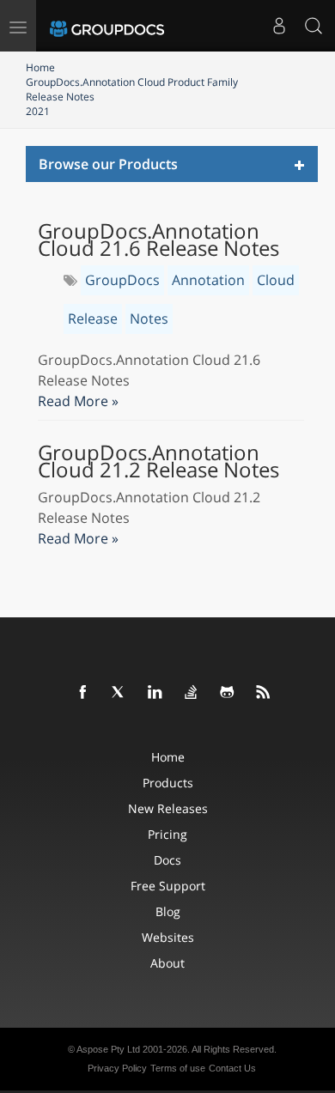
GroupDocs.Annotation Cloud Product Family (132, 82)
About (167, 963)
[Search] (313, 26)
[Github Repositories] (227, 693)
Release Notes (60, 96)
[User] (279, 26)
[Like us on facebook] (83, 693)
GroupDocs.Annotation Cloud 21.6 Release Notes (158, 239)
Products (168, 782)
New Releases (168, 808)
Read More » (78, 401)
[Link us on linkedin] (155, 693)
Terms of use (177, 1068)
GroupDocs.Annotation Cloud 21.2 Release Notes (158, 461)
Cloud (276, 279)
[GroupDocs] (107, 25)
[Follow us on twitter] (119, 693)
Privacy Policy (117, 1068)
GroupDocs (122, 279)
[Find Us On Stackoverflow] (191, 693)
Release (93, 318)
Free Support (168, 885)
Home (40, 67)
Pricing (167, 834)
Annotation (208, 279)
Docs (167, 860)
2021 (38, 111)
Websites (168, 937)
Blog (167, 911)
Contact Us (232, 1068)
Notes (149, 318)
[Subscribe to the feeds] (264, 693)
